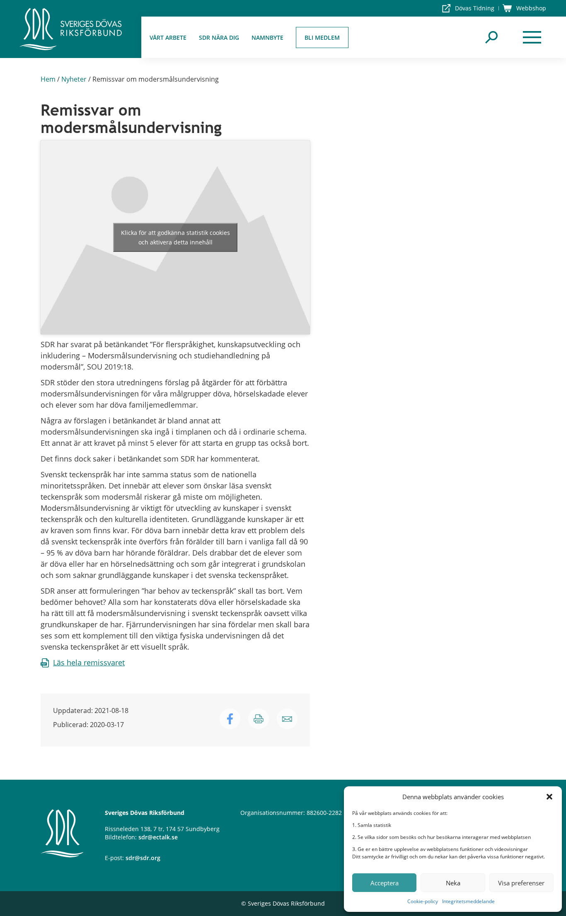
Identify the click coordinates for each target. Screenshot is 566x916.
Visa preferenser (521, 883)
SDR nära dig (219, 37)
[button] (549, 797)
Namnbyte (267, 37)
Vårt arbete (168, 37)
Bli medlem (322, 37)
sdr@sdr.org (143, 858)
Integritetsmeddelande (468, 901)
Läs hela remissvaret (89, 662)
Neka (453, 883)
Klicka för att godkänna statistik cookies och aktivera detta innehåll (175, 237)
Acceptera (384, 883)
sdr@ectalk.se (158, 837)
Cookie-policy (422, 901)
